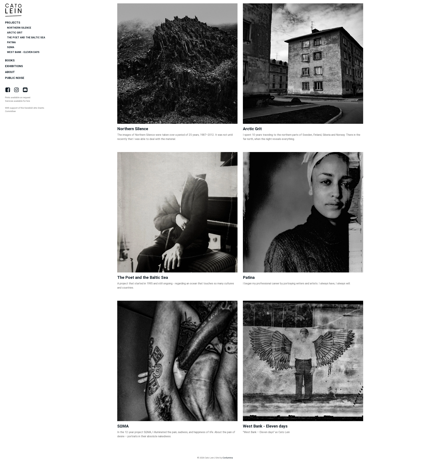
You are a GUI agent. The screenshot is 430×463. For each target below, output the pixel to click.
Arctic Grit (15, 32)
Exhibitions (14, 66)
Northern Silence (19, 27)
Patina (11, 42)
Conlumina (228, 457)
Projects (12, 22)
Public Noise (14, 78)
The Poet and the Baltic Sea (26, 37)
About (10, 72)
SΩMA (10, 47)
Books (10, 60)
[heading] (13, 10)
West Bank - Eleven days (23, 52)
